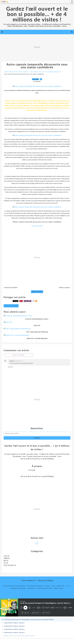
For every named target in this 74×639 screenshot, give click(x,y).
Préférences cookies (58, 588)
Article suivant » (64, 287)
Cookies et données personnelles (44, 588)
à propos (47, 612)
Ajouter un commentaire (18, 355)
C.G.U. (68, 585)
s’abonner (26, 612)
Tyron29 (35, 459)
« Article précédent (10, 287)
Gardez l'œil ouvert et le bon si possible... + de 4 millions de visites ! (37, 14)
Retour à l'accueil (37, 291)
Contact (53, 585)
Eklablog (50, 580)
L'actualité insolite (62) (53, 72)
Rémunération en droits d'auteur (18, 588)
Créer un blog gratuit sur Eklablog (34, 585)
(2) (6, 556)
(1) (6, 558)
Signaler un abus (61, 585)
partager (36, 612)
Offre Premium (31, 588)
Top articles (46, 585)
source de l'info (37, 226)
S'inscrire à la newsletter (11, 305)
